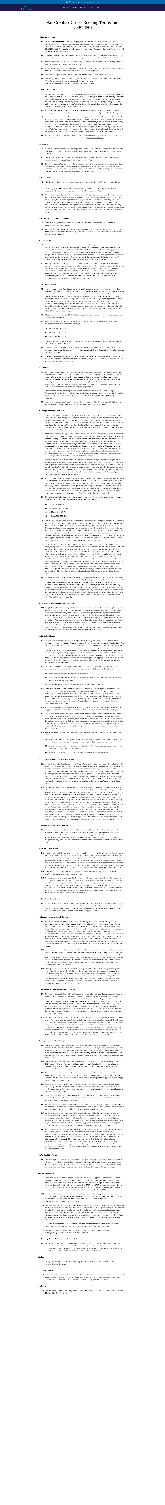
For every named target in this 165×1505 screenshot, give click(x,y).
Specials (83, 7)
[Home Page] (26, 7)
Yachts (74, 7)
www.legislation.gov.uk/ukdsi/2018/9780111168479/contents (67, 1232)
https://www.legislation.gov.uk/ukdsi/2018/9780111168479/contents (69, 83)
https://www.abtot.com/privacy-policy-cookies (62, 1201)
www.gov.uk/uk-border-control (103, 1167)
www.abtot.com (111, 1226)
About (92, 7)
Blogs (99, 7)
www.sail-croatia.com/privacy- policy (81, 44)
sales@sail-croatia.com (95, 138)
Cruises (66, 7)
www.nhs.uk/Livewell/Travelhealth (66, 1100)
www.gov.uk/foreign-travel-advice (84, 1162)
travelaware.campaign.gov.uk (110, 1162)
